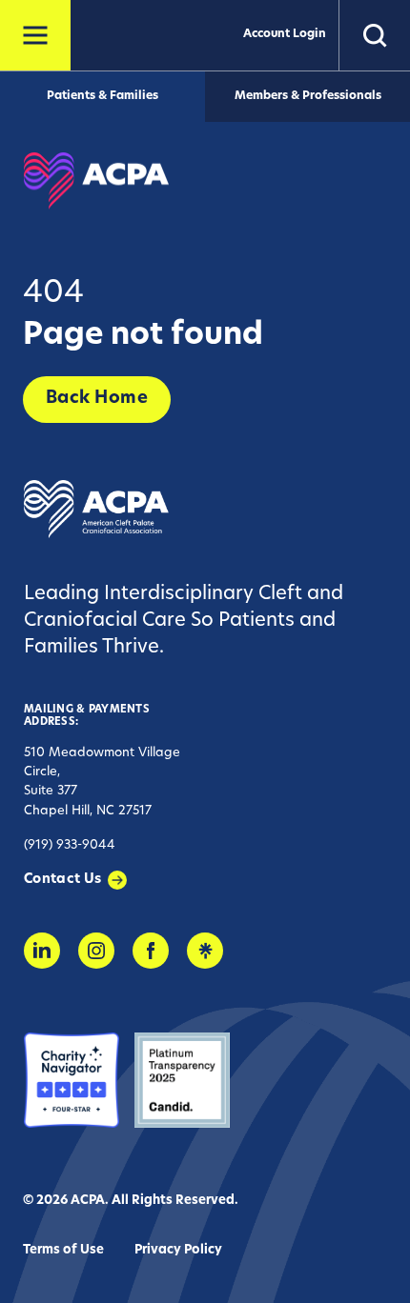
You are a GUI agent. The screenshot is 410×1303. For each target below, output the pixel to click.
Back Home (97, 399)
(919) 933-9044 (69, 845)
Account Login (284, 34)
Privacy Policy (178, 1250)
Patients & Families (102, 96)
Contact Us (63, 879)
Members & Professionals (308, 96)
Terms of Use (63, 1250)
